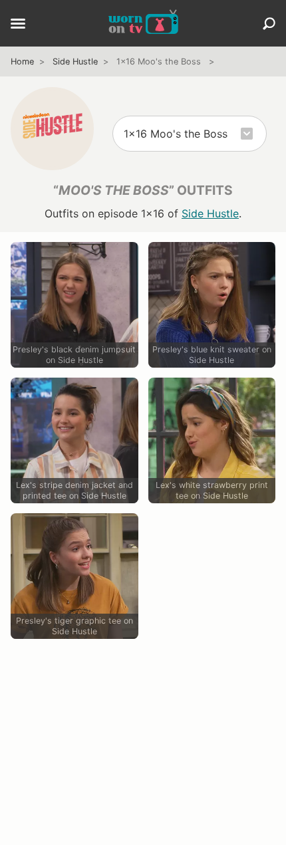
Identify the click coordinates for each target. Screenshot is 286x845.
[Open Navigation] (18, 24)
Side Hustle (75, 61)
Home (22, 61)
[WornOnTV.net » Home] (143, 23)
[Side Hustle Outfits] (52, 129)
